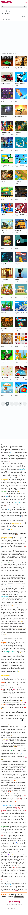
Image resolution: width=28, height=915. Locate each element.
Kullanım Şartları (10, 904)
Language (23, 913)
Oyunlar (24, 16)
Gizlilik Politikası (18, 904)
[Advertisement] (14, 37)
